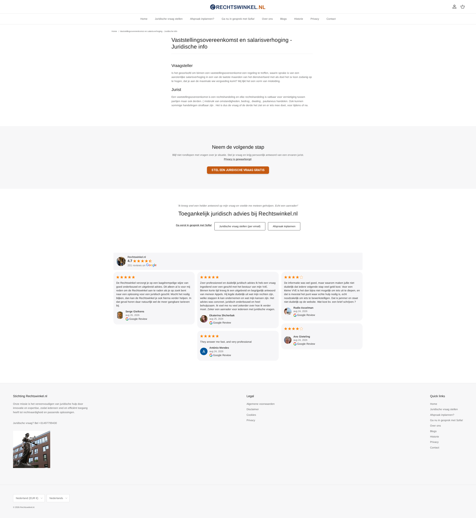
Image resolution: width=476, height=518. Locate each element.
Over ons (267, 18)
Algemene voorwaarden (261, 403)
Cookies (251, 414)
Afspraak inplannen (284, 226)
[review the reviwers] (127, 319)
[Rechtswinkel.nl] (238, 7)
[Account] (454, 6)
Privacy (315, 18)
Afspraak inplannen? (202, 18)
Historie (298, 18)
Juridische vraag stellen (169, 18)
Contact (331, 18)
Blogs (283, 18)
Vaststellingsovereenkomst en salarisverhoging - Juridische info (148, 31)
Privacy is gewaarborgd (237, 159)
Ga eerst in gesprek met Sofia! (194, 225)
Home (143, 18)
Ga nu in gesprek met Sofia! (238, 18)
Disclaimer (253, 409)
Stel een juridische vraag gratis (238, 170)
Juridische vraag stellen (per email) (239, 226)
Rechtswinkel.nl (27, 507)
